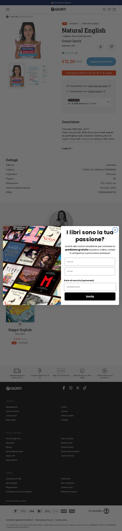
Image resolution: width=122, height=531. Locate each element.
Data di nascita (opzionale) (79, 280)
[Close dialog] (115, 229)
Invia (90, 296)
